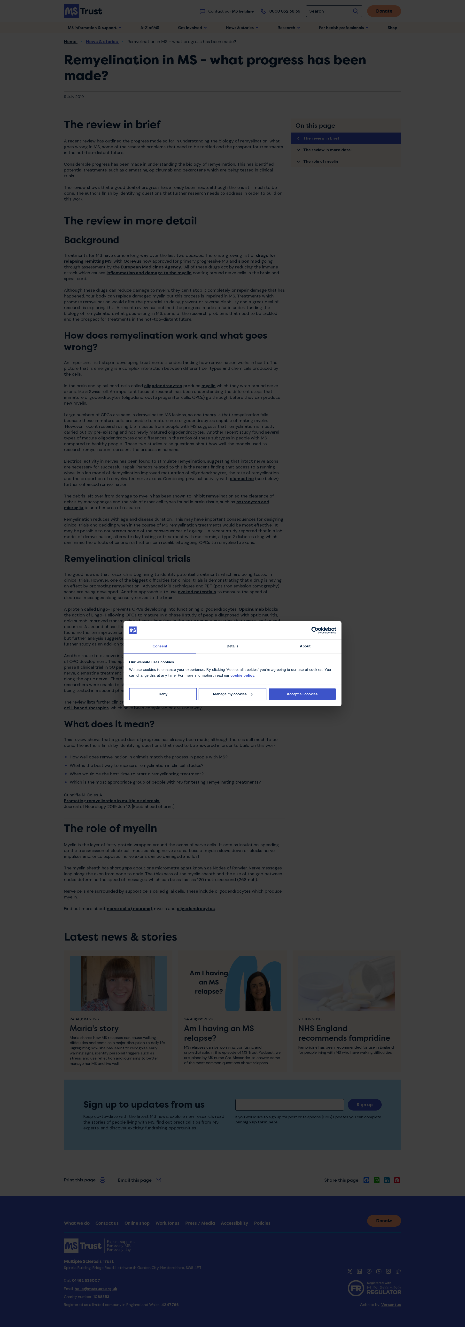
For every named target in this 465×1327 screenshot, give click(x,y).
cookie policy (243, 676)
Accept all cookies (302, 694)
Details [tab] (233, 646)
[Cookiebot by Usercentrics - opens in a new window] (315, 630)
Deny (163, 694)
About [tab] (305, 646)
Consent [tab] (160, 646)
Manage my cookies (230, 694)
